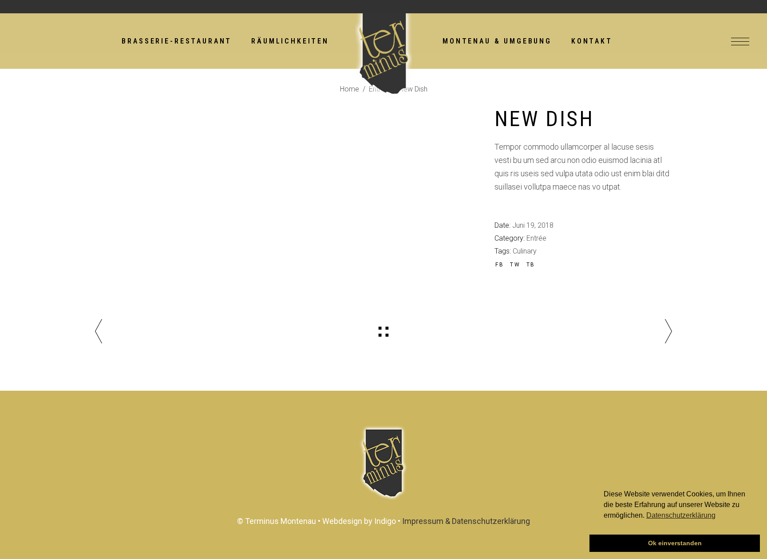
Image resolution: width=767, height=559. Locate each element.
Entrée (536, 238)
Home (349, 89)
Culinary (525, 251)
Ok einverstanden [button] (675, 543)
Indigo (385, 521)
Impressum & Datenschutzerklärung (466, 521)
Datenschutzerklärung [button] (681, 515)
